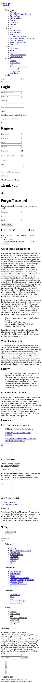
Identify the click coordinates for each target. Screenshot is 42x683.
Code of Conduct (20, 681)
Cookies (12, 681)
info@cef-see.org (14, 679)
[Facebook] (6, 664)
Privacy (6, 681)
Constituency (14, 22)
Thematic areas (15, 32)
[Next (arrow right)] (4, 540)
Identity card (14, 69)
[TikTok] (6, 666)
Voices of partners (16, 57)
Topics (12, 34)
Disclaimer (29, 681)
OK (2, 193)
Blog (11, 53)
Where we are (15, 71)
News (12, 51)
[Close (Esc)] (2, 538)
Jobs (11, 65)
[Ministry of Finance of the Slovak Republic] (21, 435)
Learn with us (15, 49)
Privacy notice (14, 172)
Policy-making (10, 532)
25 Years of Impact (16, 18)
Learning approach (16, 40)
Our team (13, 61)
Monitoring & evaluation (18, 42)
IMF (11, 26)
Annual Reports (15, 30)
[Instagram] (6, 671)
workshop (5, 244)
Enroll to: (4, 101)
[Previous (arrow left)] (2, 540)
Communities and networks (19, 36)
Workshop (9, 534)
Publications (14, 44)
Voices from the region (18, 55)
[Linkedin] (6, 669)
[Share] (4, 538)
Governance (14, 20)
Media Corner (15, 63)
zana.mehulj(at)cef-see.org (10, 504)
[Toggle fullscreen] (6, 538)
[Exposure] (6, 662)
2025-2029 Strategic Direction (20, 14)
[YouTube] (6, 673)
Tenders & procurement (18, 67)
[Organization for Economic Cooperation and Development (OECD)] (21, 441)
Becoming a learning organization (22, 38)
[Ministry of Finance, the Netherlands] (19, 429)
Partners (13, 24)
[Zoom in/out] (8, 538)
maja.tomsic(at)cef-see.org (10, 466)
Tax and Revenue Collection (13, 242)
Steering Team (15, 16)
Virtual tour (14, 73)
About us (13, 12)
